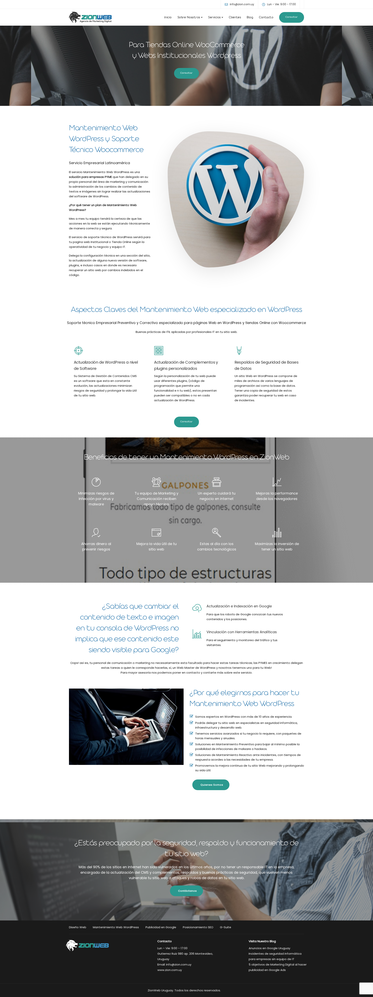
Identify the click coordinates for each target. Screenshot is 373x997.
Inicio (168, 17)
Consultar (291, 17)
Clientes (235, 17)
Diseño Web (77, 927)
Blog (250, 17)
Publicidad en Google (161, 927)
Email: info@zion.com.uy (174, 964)
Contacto (266, 17)
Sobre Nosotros (189, 17)
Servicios (214, 17)
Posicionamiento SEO (198, 927)
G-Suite (225, 927)
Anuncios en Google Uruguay (269, 948)
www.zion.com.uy (169, 970)
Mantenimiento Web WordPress (116, 927)
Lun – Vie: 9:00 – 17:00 (172, 948)
